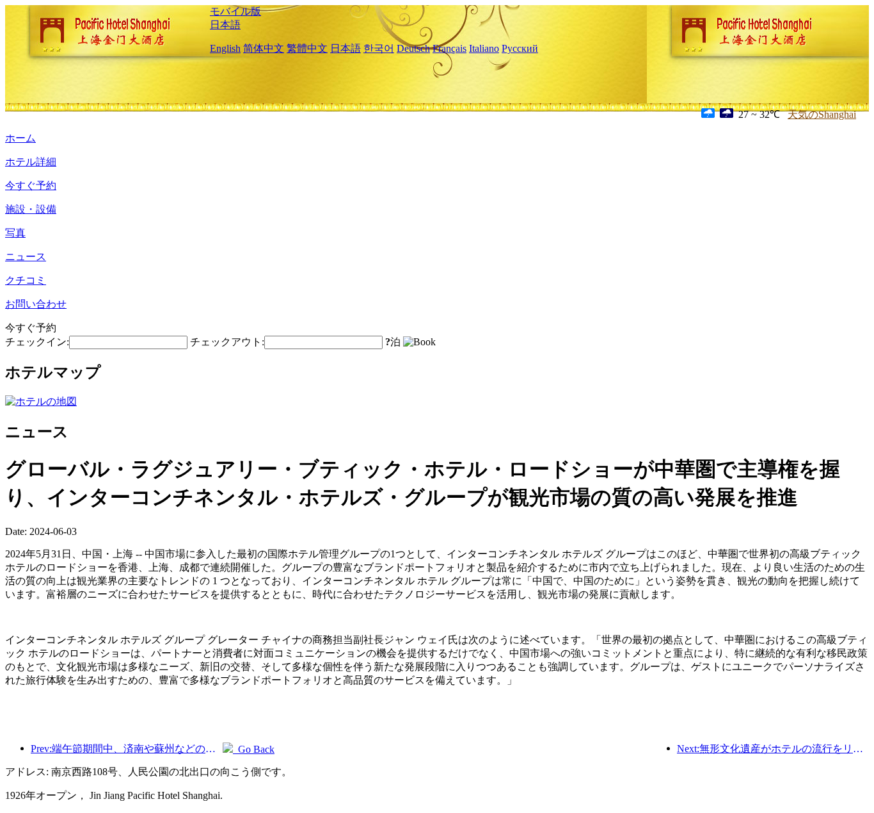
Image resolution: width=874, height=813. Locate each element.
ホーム (20, 138)
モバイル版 (235, 11)
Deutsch (413, 48)
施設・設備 (30, 209)
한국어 (378, 48)
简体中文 (263, 48)
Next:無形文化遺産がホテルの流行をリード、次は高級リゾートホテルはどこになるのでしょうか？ (773, 748)
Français (449, 48)
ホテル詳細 (30, 161)
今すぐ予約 (30, 185)
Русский (520, 48)
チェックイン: (37, 341)
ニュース (25, 256)
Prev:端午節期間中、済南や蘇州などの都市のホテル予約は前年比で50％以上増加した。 (127, 748)
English (225, 48)
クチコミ (25, 280)
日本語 (225, 24)
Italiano (484, 48)
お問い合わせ (36, 304)
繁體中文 (307, 48)
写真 (15, 232)
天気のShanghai (822, 114)
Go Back (253, 749)
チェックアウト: (227, 341)
